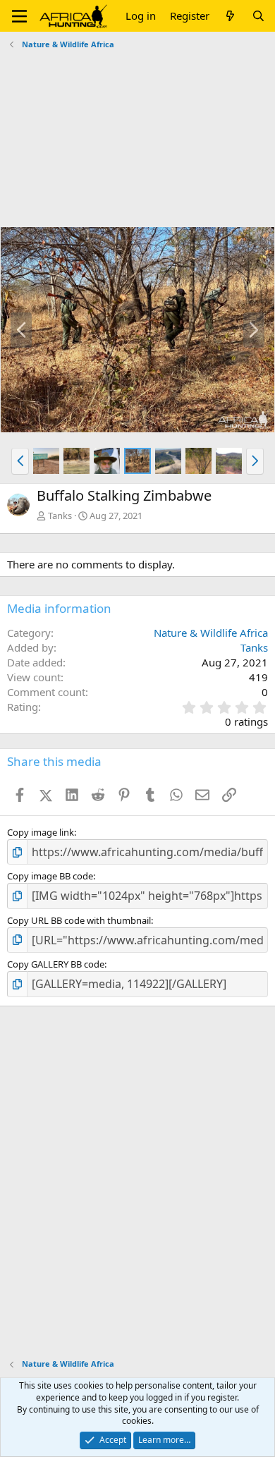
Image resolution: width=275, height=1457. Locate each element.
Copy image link (40, 832)
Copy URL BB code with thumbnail (79, 920)
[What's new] (230, 16)
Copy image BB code (50, 876)
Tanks (60, 515)
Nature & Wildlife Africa (211, 633)
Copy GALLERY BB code (55, 964)
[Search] (258, 16)
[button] (19, 16)
